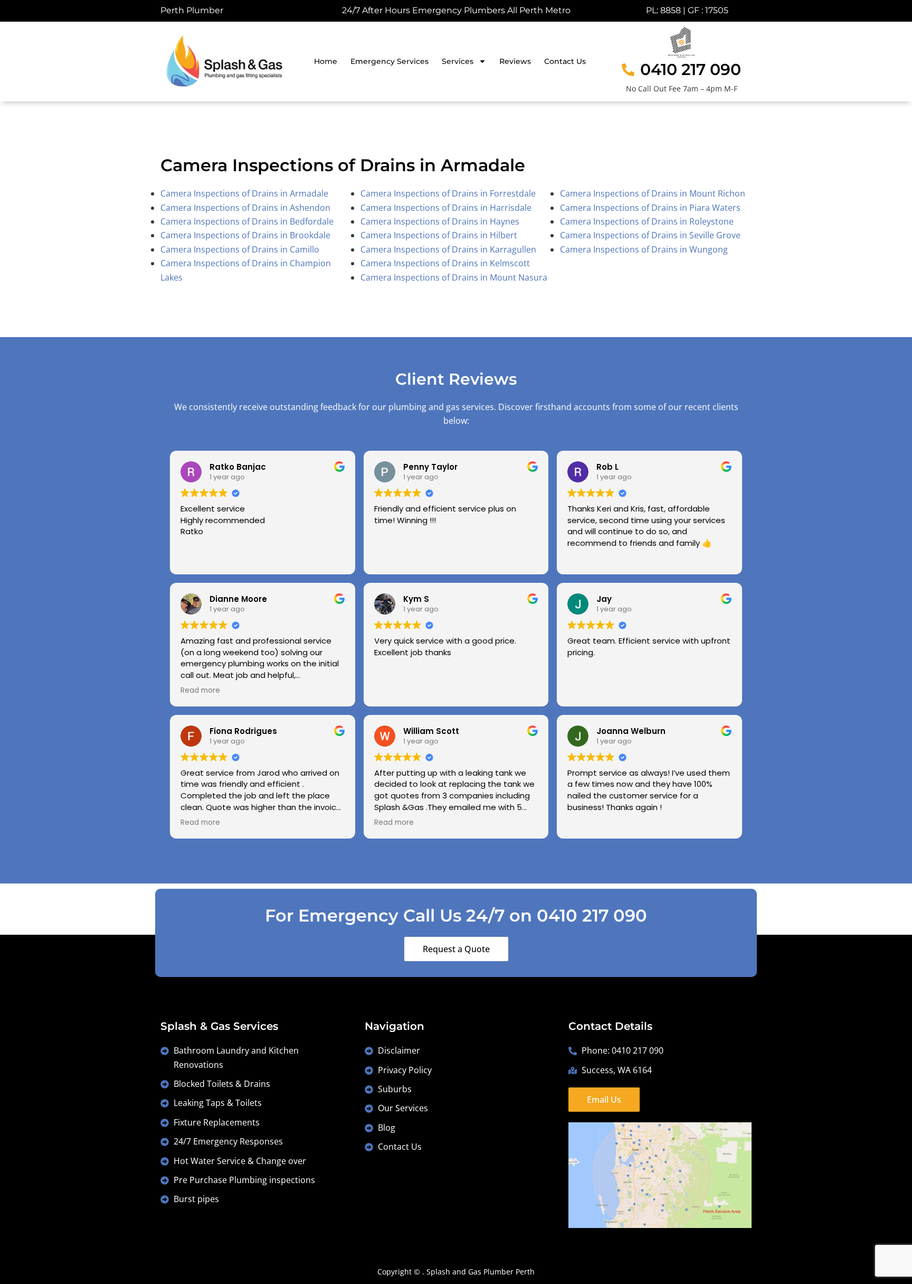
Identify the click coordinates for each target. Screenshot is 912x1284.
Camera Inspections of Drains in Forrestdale (448, 193)
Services (457, 61)
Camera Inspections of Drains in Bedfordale (247, 221)
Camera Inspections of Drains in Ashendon (245, 207)
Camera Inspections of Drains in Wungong (644, 249)
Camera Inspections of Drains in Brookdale (245, 235)
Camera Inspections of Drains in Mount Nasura (453, 277)
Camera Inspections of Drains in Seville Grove (650, 235)
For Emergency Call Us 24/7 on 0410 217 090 (456, 915)
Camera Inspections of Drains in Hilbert (438, 235)
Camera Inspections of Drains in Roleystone (647, 221)
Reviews (515, 61)
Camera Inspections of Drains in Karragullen (448, 249)
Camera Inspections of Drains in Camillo (239, 249)
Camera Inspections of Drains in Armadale (244, 193)
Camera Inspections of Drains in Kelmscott (445, 263)
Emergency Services (389, 61)
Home (325, 61)
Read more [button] (200, 690)
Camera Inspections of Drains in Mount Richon (652, 193)
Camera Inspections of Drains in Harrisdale (445, 207)
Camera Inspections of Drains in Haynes (439, 221)
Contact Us (565, 61)
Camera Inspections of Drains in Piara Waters (650, 207)
